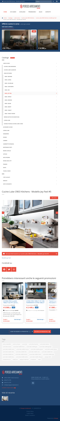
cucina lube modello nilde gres (36, 357)
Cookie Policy (30, 413)
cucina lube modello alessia (21, 354)
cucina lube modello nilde (8, 351)
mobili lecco (15, 359)
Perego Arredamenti (26, 408)
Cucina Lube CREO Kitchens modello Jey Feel (46, 18)
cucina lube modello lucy (8, 354)
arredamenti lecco (7, 359)
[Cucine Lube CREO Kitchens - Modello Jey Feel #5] (5, 398)
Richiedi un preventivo (41, 331)
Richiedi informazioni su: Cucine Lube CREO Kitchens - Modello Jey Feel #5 (27, 254)
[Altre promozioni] (55, 291)
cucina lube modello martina (22, 349)
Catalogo (22, 12)
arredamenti (33, 359)
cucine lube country (7, 346)
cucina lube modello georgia (45, 346)
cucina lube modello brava (19, 346)
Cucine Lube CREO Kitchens (27, 18)
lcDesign (56, 418)
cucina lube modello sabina (22, 357)
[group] (30, 302)
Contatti (48, 12)
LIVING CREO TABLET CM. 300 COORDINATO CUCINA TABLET (35, 301)
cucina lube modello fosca (8, 357)
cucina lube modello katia (48, 354)
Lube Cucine (17, 18)
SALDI (40, 12)
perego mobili (48, 357)
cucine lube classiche (33, 344)
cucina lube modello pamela (37, 349)
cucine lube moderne (44, 344)
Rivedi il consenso (30, 415)
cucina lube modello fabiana (51, 349)
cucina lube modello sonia (34, 351)
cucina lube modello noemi (8, 349)
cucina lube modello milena (35, 354)
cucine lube (24, 344)
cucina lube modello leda (21, 351)
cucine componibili (7, 344)
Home (5, 12)
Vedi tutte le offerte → (8, 26)
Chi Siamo (13, 12)
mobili (39, 359)
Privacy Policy (30, 411)
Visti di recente (8, 392)
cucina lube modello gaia (31, 346)
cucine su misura (16, 344)
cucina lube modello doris (47, 351)
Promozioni (32, 12)
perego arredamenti (24, 359)
